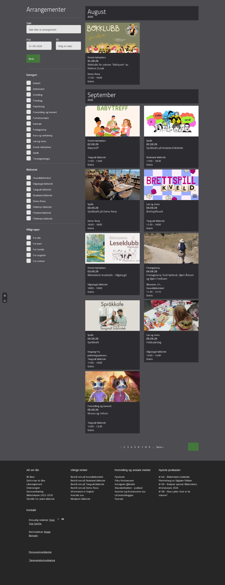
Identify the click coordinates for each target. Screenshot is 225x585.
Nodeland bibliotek (42, 195)
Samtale (37, 124)
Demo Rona (39, 201)
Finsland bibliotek (42, 213)
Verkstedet (39, 89)
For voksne (39, 261)
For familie (38, 249)
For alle (37, 238)
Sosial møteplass (42, 147)
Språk (36, 153)
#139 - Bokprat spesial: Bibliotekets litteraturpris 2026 (178, 486)
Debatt (37, 83)
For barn (37, 243)
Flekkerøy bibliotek (42, 218)
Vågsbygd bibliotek (43, 184)
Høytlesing (39, 106)
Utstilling (38, 95)
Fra (28, 39)
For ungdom (39, 255)
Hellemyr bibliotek (42, 207)
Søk (28, 23)
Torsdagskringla (41, 158)
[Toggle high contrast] (4, 300)
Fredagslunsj (39, 129)
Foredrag (37, 100)
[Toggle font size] (4, 295)
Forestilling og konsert (45, 112)
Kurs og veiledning (42, 135)
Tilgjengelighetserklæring (42, 560)
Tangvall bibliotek (42, 189)
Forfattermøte (41, 118)
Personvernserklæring (40, 552)
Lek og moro (39, 141)
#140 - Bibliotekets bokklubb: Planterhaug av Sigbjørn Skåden (175, 478)
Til (57, 39)
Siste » (160, 447)
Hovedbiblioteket (42, 178)
